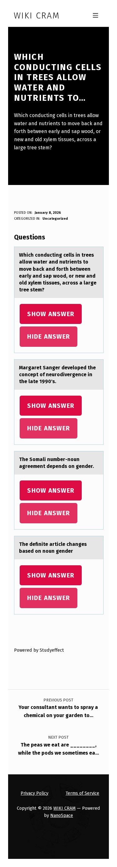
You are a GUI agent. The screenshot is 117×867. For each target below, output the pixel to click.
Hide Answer (48, 336)
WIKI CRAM (64, 808)
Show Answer (50, 314)
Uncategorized (55, 219)
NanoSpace (61, 815)
